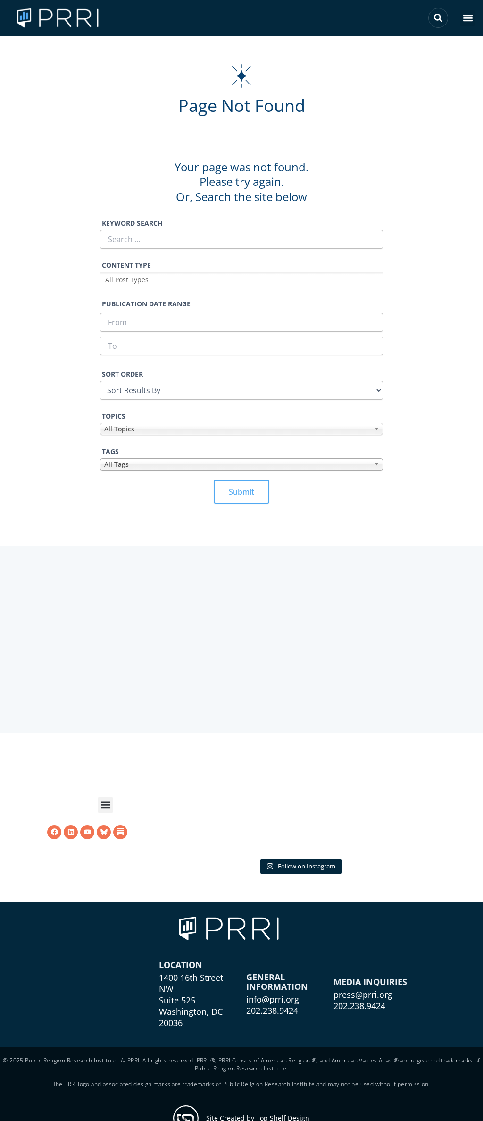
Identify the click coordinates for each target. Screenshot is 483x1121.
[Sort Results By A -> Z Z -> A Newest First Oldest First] (241, 390)
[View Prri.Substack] (120, 832)
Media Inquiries (370, 981)
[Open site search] (438, 18)
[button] (467, 18)
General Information (277, 981)
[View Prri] (104, 832)
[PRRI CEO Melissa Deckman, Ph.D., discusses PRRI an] (300, 807)
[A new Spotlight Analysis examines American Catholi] (207, 807)
